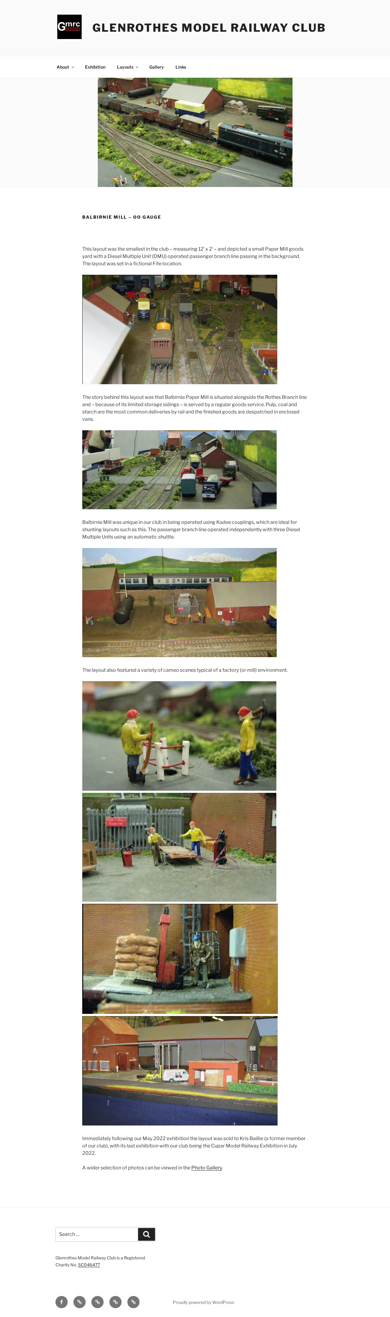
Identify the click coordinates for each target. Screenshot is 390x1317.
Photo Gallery (206, 1168)
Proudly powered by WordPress (203, 1302)
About (63, 67)
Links (181, 67)
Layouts (125, 67)
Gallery (156, 67)
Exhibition (95, 67)
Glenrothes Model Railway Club (209, 27)
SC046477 (89, 1264)
